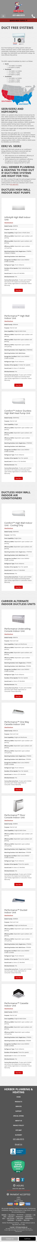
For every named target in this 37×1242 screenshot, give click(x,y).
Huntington (28, 1216)
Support (18, 1111)
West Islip (27, 1220)
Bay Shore (12, 1215)
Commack (28, 1215)
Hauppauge (19, 1216)
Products (18, 1102)
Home (19, 1097)
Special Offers (18, 1116)
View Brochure (8, 222)
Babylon (4, 1215)
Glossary (18, 1135)
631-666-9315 (14, 184)
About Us (18, 1121)
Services (19, 1106)
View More (19, 290)
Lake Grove (20, 1218)
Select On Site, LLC (22, 1227)
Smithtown (10, 1220)
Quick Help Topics (18, 20)
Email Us (18, 1144)
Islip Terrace (10, 1218)
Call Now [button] (27, 1239)
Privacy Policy (18, 1125)
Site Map (19, 1130)
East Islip (11, 1216)
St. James (19, 1220)
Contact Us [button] (9, 1239)
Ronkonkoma (29, 1218)
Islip (3, 1218)
